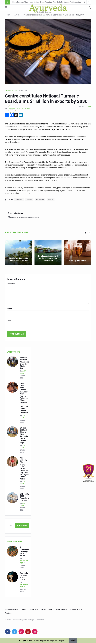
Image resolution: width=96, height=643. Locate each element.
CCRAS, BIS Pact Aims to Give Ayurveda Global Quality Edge (24, 435)
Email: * (10, 320)
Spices (29, 200)
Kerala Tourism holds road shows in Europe (18, 259)
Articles (17, 15)
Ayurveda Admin (23, 109)
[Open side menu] (6, 7)
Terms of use (46, 609)
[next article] (84, 2)
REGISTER (73, 640)
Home (9, 15)
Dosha (50, 200)
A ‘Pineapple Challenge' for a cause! (24, 551)
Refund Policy (76, 609)
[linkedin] (21, 632)
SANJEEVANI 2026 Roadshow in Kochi (28, 2)
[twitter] (14, 632)
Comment (11, 283)
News (24, 609)
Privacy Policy (61, 609)
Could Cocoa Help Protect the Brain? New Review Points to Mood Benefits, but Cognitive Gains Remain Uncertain (24, 398)
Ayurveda (40, 200)
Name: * (10, 308)
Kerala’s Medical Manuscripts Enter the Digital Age (25, 363)
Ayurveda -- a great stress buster (24, 576)
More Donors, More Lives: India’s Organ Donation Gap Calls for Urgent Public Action (24, 468)
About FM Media (11, 609)
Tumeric (19, 200)
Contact (8, 613)
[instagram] (35, 632)
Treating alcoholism (77, 260)
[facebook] (8, 632)
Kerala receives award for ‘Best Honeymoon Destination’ (48, 258)
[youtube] (28, 632)
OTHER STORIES (11, 90)
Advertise (34, 609)
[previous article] (89, 2)
